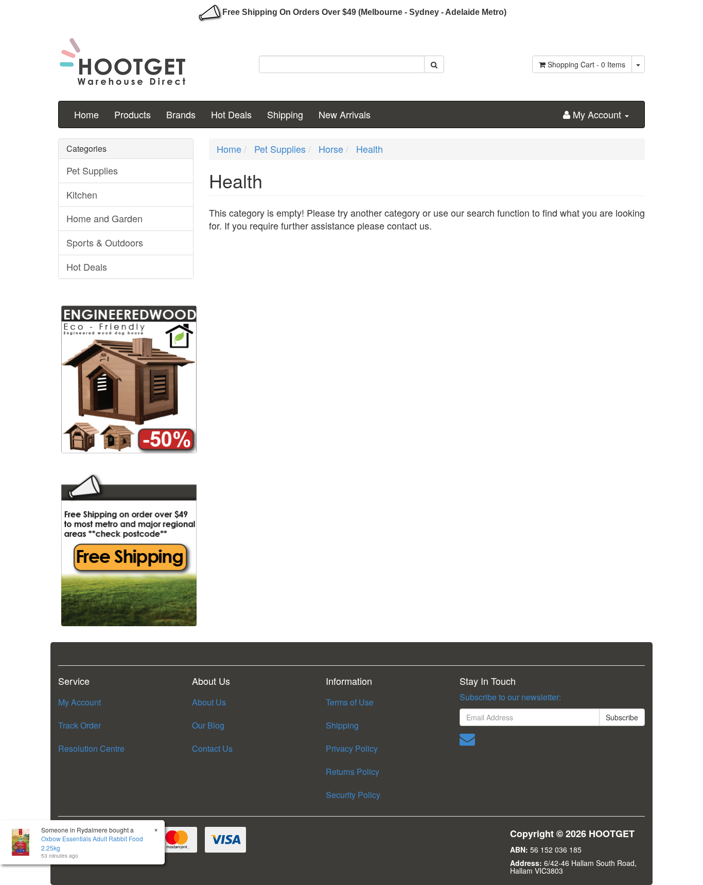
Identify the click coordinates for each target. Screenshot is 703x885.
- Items (586, 64)
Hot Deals (231, 114)
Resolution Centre (91, 748)
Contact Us (212, 748)
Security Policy (353, 795)
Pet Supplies (92, 170)
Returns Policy (352, 771)
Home (86, 114)
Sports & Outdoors (104, 242)
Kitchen (81, 194)
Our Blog (208, 725)
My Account (79, 702)
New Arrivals (345, 114)
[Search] (434, 64)
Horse (331, 148)
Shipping (285, 114)
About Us (209, 702)
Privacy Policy (352, 748)
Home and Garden (104, 218)
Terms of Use (350, 702)
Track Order (79, 725)
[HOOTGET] (122, 57)
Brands (181, 114)
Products (132, 114)
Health (369, 148)
